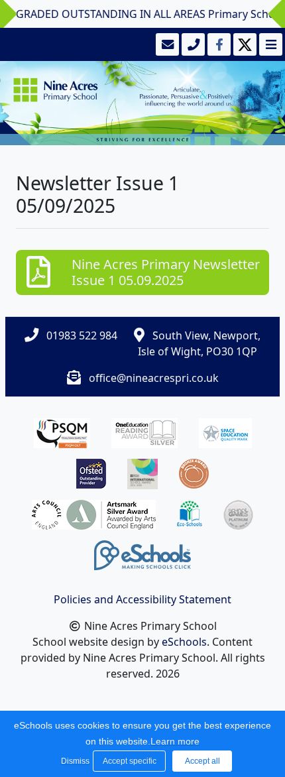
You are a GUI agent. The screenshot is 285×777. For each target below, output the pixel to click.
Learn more (175, 741)
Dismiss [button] (73, 761)
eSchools (184, 641)
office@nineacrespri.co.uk (154, 378)
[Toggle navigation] (269, 44)
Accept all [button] (202, 761)
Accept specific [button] (129, 761)
